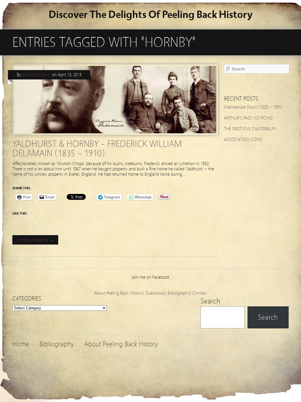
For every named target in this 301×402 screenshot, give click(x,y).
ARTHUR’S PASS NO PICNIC (248, 118)
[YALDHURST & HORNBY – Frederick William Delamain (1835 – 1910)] (115, 136)
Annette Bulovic (36, 74)
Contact (199, 293)
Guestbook (155, 293)
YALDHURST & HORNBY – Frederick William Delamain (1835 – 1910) (97, 149)
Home (20, 344)
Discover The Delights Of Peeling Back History (150, 15)
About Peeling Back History (118, 293)
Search (210, 301)
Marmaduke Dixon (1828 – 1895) (253, 107)
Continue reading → (35, 239)
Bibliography (179, 293)
